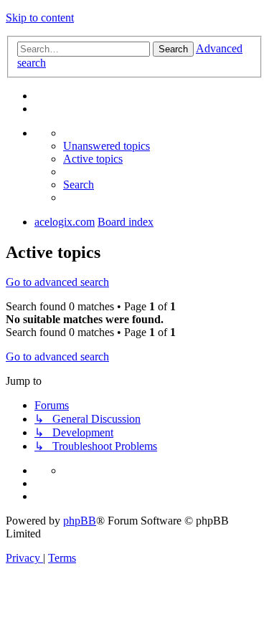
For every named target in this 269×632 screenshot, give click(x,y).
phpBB (79, 520)
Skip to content (40, 17)
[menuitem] (106, 146)
